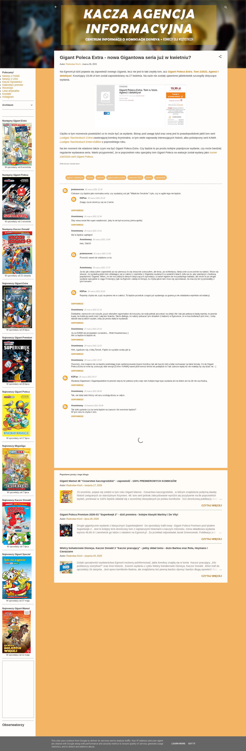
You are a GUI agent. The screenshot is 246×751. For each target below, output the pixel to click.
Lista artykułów (10, 90)
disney (90, 177)
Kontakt (6, 93)
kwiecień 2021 (135, 177)
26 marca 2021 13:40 (101, 239)
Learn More (178, 743)
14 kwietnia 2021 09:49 (93, 406)
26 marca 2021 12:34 (93, 189)
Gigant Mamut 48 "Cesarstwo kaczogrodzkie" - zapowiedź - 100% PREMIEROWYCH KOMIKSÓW (118, 481)
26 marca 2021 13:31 (93, 231)
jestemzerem (77, 189)
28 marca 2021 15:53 (93, 360)
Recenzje (7, 87)
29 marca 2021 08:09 (93, 391)
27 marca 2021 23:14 (93, 329)
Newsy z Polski (11, 76)
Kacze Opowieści (12, 81)
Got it (191, 743)
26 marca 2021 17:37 (101, 268)
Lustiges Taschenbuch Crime (76, 137)
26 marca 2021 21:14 (93, 310)
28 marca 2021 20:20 (96, 291)
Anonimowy (77, 405)
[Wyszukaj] (225, 7)
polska (149, 177)
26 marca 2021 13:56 (102, 254)
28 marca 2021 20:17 (88, 377)
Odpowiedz (77, 210)
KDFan (83, 198)
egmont (100, 177)
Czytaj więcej (211, 505)
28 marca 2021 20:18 (96, 198)
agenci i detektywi (75, 177)
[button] (220, 57)
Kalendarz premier (12, 84)
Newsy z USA (10, 78)
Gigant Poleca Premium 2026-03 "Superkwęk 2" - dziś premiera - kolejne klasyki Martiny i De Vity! (119, 514)
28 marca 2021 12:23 (93, 346)
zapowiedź (160, 177)
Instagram (8, 96)
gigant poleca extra (116, 177)
